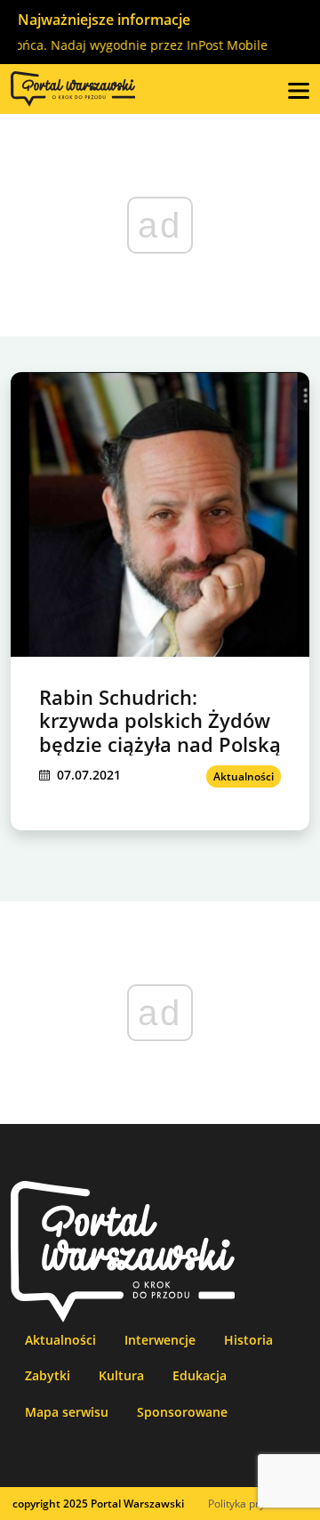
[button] (298, 89)
